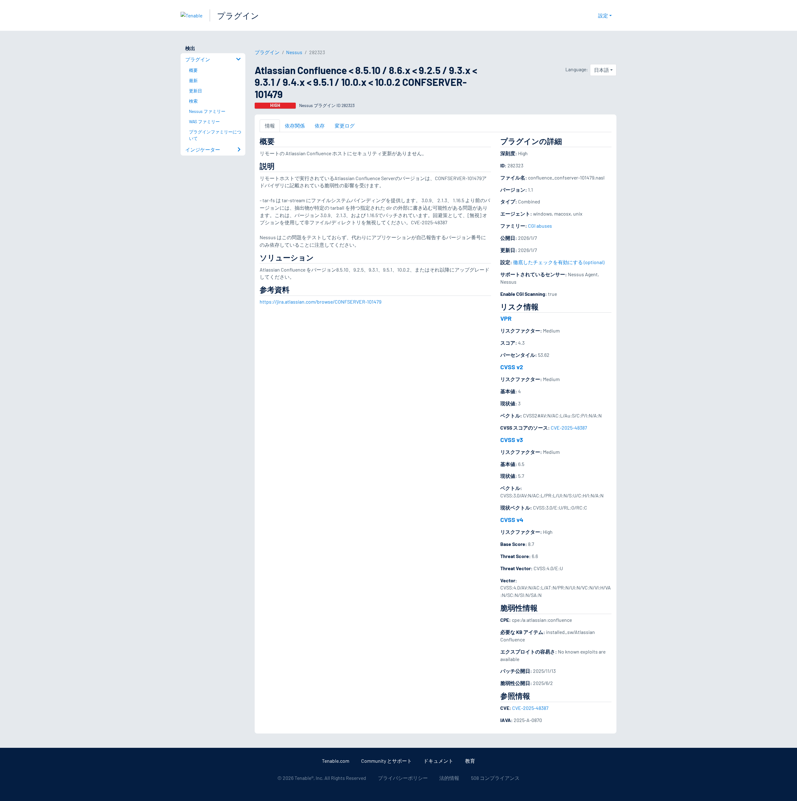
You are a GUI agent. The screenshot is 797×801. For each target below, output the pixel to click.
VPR (506, 318)
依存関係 (295, 125)
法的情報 (449, 778)
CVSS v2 (511, 366)
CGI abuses (540, 226)
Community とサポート (386, 761)
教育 (470, 761)
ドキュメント (438, 761)
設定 (603, 15)
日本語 (601, 70)
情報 (270, 125)
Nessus (294, 52)
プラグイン (238, 15)
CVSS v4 (511, 519)
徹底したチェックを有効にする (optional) (558, 262)
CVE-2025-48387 (569, 428)
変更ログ (345, 125)
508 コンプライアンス (495, 778)
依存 (320, 125)
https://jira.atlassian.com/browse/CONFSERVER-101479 (320, 302)
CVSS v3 (511, 439)
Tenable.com (335, 761)
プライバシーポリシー (403, 778)
